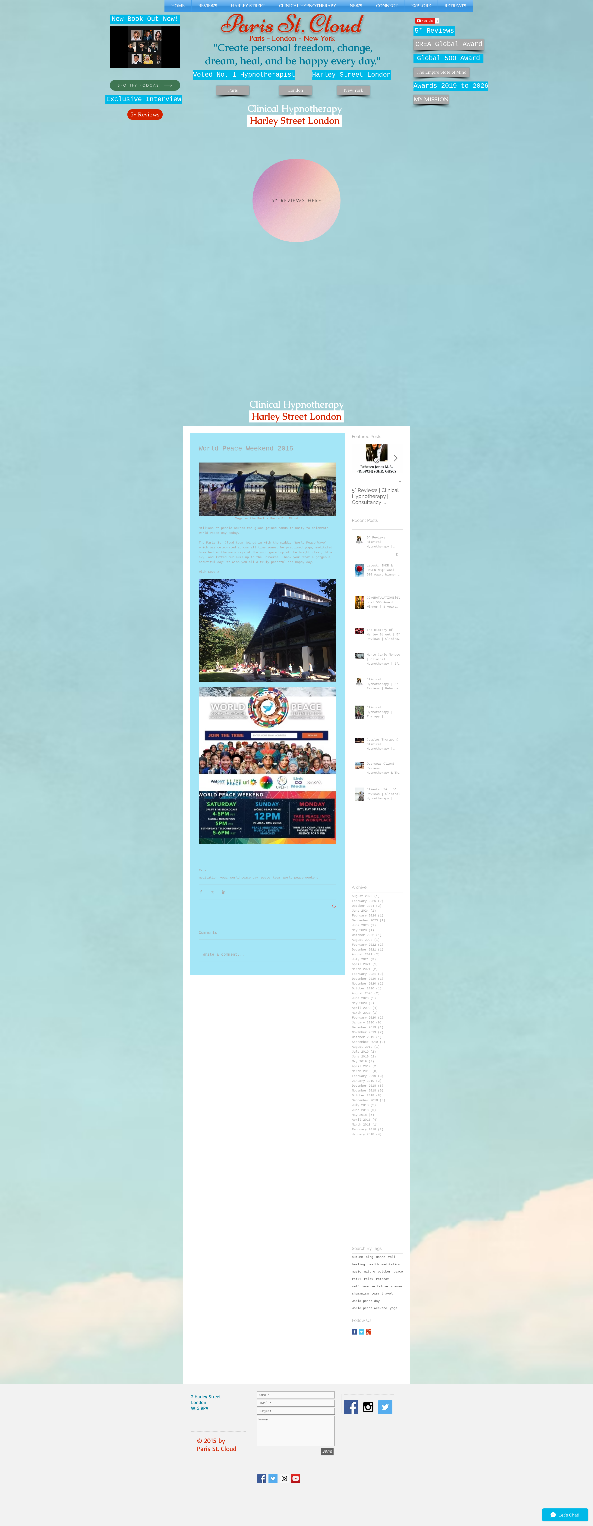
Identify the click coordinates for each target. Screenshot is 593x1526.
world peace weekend (300, 877)
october (384, 1271)
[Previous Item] (359, 458)
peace (265, 877)
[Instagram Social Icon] (284, 1478)
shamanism (360, 1293)
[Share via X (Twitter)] (212, 892)
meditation (208, 877)
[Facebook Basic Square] (354, 1332)
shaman (396, 1286)
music (356, 1271)
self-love (379, 1286)
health (373, 1264)
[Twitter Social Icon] (273, 1478)
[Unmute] (124, 62)
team (276, 877)
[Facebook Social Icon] (261, 1478)
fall (391, 1257)
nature (369, 1271)
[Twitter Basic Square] (361, 1332)
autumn (357, 1257)
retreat (382, 1279)
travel (387, 1293)
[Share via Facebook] (201, 892)
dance (380, 1257)
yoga (223, 877)
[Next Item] (395, 458)
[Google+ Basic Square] (368, 1332)
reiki (356, 1279)
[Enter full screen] (173, 62)
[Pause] (116, 62)
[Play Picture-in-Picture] (166, 62)
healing (358, 1264)
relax (368, 1279)
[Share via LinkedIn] (223, 892)
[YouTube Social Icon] (295, 1478)
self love (360, 1286)
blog (369, 1257)
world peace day (244, 877)
